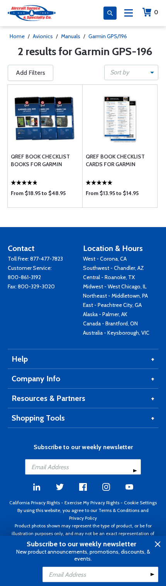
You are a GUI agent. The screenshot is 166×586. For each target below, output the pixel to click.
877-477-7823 (46, 258)
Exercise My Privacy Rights (91, 502)
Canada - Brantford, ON (110, 323)
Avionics (43, 36)
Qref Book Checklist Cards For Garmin (115, 160)
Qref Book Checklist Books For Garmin (40, 160)
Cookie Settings (140, 502)
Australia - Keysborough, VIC (116, 332)
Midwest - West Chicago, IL (115, 286)
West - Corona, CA (105, 258)
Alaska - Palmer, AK (105, 314)
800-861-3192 (24, 277)
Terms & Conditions (118, 510)
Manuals (70, 36)
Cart (156, 12)
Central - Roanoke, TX (109, 277)
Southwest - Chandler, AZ (113, 267)
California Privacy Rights (34, 502)
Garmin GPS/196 (107, 36)
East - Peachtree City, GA (112, 304)
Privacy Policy (83, 518)
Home (17, 36)
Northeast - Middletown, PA (115, 295)
